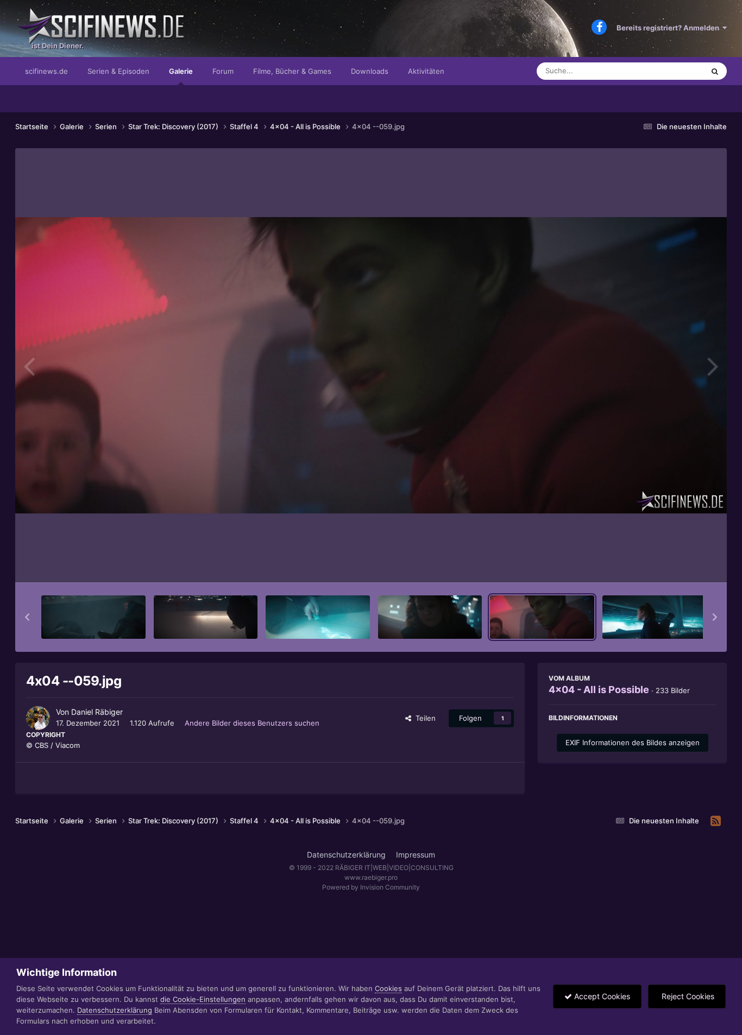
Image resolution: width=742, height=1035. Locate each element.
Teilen (423, 718)
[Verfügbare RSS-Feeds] (716, 821)
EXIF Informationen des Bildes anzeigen (632, 742)
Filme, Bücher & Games (292, 71)
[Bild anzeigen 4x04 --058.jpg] (430, 617)
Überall (677, 71)
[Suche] (715, 71)
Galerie (181, 71)
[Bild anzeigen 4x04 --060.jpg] (654, 617)
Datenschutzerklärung (346, 854)
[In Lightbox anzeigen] (371, 365)
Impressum (415, 854)
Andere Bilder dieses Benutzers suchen (252, 723)
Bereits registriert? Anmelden (669, 27)
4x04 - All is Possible (599, 689)
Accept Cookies (601, 996)
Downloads (369, 71)
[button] (27, 617)
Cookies (388, 988)
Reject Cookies (686, 996)
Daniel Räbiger (97, 711)
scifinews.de (46, 71)
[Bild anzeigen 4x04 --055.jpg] (93, 617)
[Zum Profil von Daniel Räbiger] (38, 718)
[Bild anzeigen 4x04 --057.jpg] (318, 617)
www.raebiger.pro (371, 877)
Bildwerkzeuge (677, 562)
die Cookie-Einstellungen (203, 999)
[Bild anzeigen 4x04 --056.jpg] (206, 617)
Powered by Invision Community (371, 887)
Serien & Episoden (118, 71)
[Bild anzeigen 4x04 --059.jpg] (542, 617)
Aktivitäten (426, 71)
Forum (223, 71)
